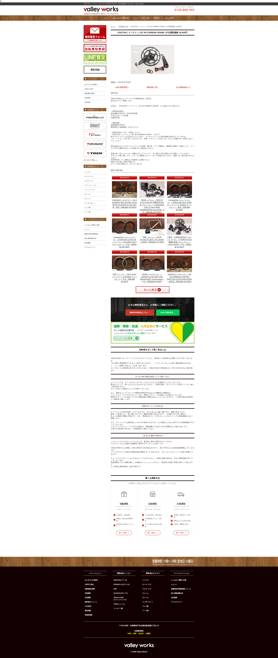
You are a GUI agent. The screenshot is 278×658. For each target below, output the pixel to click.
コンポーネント (89, 203)
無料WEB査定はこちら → (140, 312)
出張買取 (87, 102)
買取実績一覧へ (152, 87)
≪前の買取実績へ (122, 87)
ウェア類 (87, 207)
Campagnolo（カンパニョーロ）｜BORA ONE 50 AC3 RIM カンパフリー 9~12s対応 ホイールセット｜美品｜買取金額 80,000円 (179, 205)
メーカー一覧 (118, 608)
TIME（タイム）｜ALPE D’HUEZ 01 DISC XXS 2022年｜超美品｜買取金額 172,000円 (152, 239)
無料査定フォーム (91, 602)
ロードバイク (88, 176)
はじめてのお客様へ (91, 84)
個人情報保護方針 (90, 238)
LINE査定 (88, 606)
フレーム (87, 194)
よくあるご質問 (168, 18)
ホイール (87, 198)
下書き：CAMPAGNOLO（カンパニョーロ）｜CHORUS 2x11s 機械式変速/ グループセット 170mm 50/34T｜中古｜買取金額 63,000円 (179, 242)
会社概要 (87, 243)
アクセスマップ (89, 247)
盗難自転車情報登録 (91, 234)
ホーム (107, 18)
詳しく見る (123, 533)
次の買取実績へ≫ (183, 87)
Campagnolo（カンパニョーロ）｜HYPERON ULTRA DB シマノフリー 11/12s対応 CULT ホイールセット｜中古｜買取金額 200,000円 (124, 242)
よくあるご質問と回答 (92, 225)
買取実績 (156, 18)
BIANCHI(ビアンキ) (120, 580)
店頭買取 (87, 98)
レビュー (135, 18)
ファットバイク (89, 190)
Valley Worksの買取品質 (120, 18)
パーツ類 (87, 212)
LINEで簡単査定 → (167, 312)
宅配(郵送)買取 (89, 93)
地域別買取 (88, 615)
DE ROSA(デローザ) (121, 593)
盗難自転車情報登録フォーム (181, 589)
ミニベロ (87, 172)
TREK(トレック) (119, 604)
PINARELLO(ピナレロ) (122, 584)
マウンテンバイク (90, 185)
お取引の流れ (145, 18)
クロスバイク (88, 181)
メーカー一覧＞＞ (91, 160)
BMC (115, 589)
